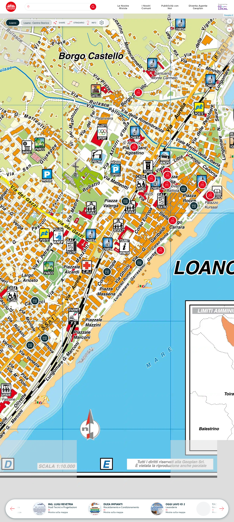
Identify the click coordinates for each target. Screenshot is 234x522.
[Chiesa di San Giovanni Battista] (166, 184)
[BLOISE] (44, 338)
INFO (90, 23)
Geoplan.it (228, 15)
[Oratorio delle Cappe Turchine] (167, 175)
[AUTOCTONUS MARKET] (30, 345)
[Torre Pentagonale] (151, 178)
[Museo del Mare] (210, 195)
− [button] (229, 29)
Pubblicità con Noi (169, 7)
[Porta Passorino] (172, 220)
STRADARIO (78, 23)
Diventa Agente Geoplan (198, 7)
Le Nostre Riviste (123, 7)
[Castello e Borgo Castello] (138, 92)
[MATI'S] (183, 189)
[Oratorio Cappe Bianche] (202, 184)
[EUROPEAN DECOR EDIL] (107, 271)
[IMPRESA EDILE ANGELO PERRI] (34, 300)
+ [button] (229, 21)
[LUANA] (125, 201)
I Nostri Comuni (146, 7)
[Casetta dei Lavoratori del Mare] (160, 250)
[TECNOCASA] (193, 205)
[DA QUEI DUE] (139, 262)
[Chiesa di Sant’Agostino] (134, 147)
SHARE (62, 23)
